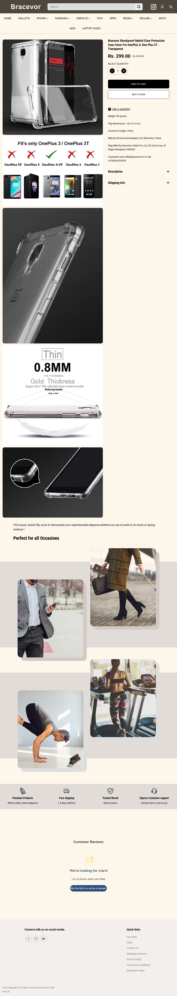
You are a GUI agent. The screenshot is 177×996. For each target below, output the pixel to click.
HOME (7, 18)
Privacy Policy (134, 959)
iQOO (72, 28)
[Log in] (162, 7)
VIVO (100, 18)
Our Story (132, 937)
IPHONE (42, 18)
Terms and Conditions (138, 965)
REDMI (127, 18)
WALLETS (24, 18)
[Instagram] (36, 939)
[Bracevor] (25, 7)
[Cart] (170, 7)
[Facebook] (28, 939)
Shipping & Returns (137, 953)
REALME (145, 18)
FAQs (129, 942)
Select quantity (118, 63)
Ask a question (121, 109)
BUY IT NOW (138, 94)
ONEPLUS (82, 18)
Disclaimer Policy (136, 970)
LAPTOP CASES (91, 28)
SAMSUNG (61, 18)
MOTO (162, 18)
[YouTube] (43, 939)
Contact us (132, 948)
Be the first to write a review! (88, 888)
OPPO (113, 18)
